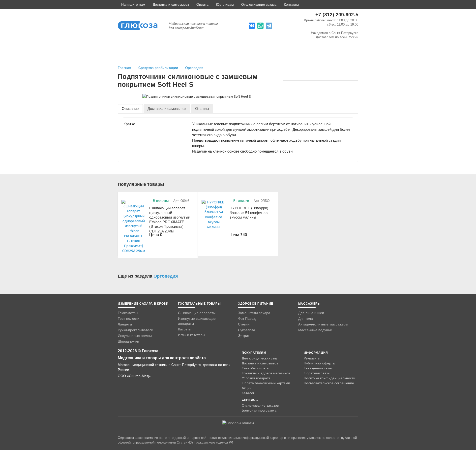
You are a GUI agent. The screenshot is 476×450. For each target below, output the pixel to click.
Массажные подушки (315, 330)
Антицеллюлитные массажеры (323, 324)
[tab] (130, 108)
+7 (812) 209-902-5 (336, 14)
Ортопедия (194, 68)
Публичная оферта (319, 363)
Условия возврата (256, 378)
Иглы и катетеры (191, 335)
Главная (124, 68)
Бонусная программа (259, 410)
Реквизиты (312, 358)
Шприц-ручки (128, 341)
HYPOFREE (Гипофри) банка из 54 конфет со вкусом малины (249, 212)
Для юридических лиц (259, 358)
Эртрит (243, 336)
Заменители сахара (254, 313)
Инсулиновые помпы (135, 336)
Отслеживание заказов (260, 405)
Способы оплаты (255, 368)
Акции (246, 388)
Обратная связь (316, 373)
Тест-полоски (128, 319)
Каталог (248, 393)
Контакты (291, 4)
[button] (131, 4)
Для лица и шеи (311, 313)
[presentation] (130, 108)
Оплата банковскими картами (266, 383)
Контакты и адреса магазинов (266, 373)
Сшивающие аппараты (196, 313)
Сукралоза (246, 330)
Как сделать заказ (318, 368)
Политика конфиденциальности (329, 378)
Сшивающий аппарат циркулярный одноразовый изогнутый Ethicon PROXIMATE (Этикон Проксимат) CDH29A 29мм (169, 218)
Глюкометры (128, 313)
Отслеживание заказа (258, 4)
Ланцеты (125, 324)
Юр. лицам (225, 4)
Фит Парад (247, 319)
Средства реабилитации (158, 68)
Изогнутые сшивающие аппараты (197, 321)
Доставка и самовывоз (171, 4)
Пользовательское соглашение (329, 383)
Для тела (305, 319)
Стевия (244, 324)
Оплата (202, 4)
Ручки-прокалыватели (135, 330)
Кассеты (184, 329)
